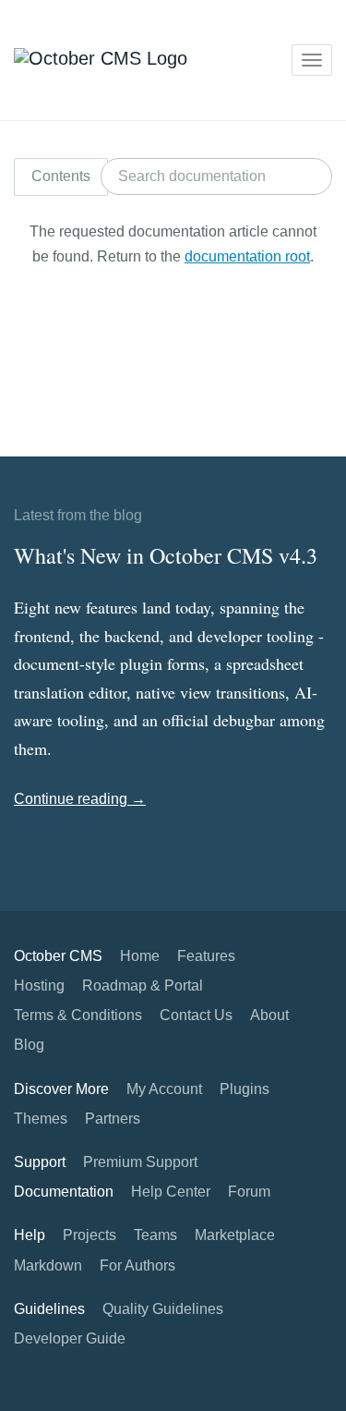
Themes (40, 1118)
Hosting (39, 985)
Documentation (63, 1191)
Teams (155, 1235)
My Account (164, 1089)
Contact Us (196, 1015)
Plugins (244, 1089)
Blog (29, 1044)
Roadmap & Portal (142, 985)
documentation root (247, 256)
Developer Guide (69, 1338)
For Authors (137, 1265)
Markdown (48, 1265)
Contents (60, 176)
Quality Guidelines (162, 1309)
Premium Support (140, 1162)
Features (206, 956)
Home (140, 956)
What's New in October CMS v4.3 (165, 555)
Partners (112, 1118)
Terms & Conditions (78, 1015)
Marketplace (235, 1235)
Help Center (170, 1191)
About (269, 1015)
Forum (249, 1191)
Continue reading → (80, 799)
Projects (89, 1235)
